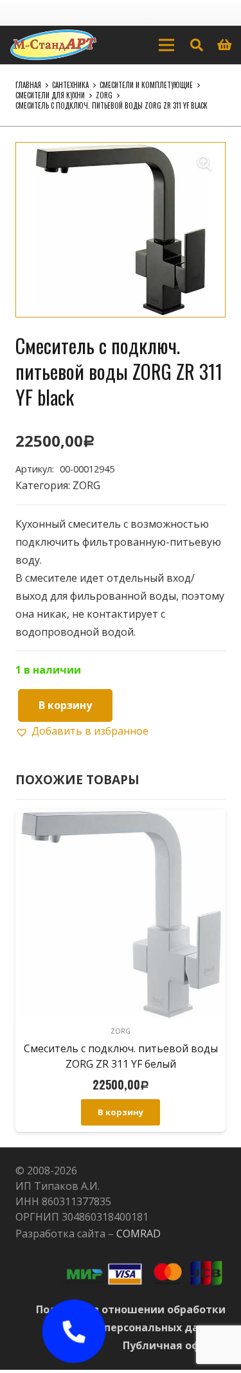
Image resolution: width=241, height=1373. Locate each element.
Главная (28, 85)
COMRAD (138, 1233)
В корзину (65, 705)
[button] (204, 163)
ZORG (104, 95)
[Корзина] (225, 45)
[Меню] (166, 45)
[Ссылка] (53, 45)
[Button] (73, 1331)
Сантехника (70, 85)
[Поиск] (197, 45)
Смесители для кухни (50, 95)
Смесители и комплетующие (146, 85)
